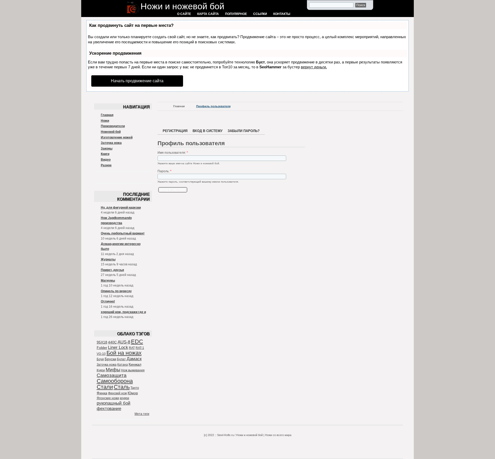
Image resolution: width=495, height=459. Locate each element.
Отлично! (108, 301)
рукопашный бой (113, 403)
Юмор (133, 393)
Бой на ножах (124, 353)
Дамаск (134, 358)
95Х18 (102, 342)
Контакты (281, 14)
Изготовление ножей (117, 137)
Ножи (105, 120)
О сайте (184, 14)
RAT (132, 348)
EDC (137, 341)
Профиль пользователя (213, 106)
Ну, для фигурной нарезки (121, 207)
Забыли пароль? (244, 131)
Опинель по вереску (116, 291)
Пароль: (164, 171)
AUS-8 (124, 342)
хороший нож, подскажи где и (123, 312)
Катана (122, 364)
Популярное (236, 14)
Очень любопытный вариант (123, 233)
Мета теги (142, 414)
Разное (106, 165)
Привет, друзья (112, 270)
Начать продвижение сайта (137, 81)
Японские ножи (108, 398)
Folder (102, 348)
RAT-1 (140, 348)
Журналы (108, 259)
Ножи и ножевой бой (182, 6)
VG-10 (101, 354)
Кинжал (135, 364)
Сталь (122, 387)
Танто (134, 388)
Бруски (110, 359)
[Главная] (133, 14)
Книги (105, 154)
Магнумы (108, 280)
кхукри (124, 398)
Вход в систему (207, 131)
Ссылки (260, 14)
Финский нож (117, 393)
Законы (106, 148)
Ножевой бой (111, 132)
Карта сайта (208, 14)
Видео (106, 159)
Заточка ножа (111, 143)
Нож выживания (133, 370)
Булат (121, 359)
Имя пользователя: (173, 152)
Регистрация (175, 131)
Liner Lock (118, 347)
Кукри (101, 370)
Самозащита (112, 375)
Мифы (113, 369)
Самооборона (115, 381)
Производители (113, 126)
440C (112, 342)
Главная (107, 115)
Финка (102, 393)
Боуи (100, 359)
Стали (105, 387)
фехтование (109, 408)
